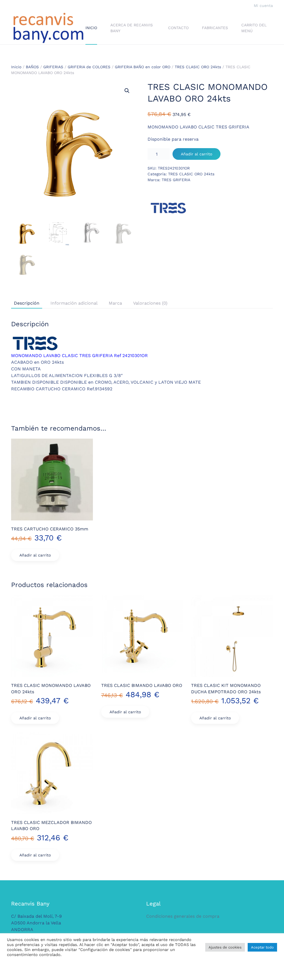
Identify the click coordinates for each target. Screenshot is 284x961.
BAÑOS (32, 67)
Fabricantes (215, 28)
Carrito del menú (254, 28)
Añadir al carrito (196, 154)
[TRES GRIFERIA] (168, 208)
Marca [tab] (115, 303)
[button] (127, 91)
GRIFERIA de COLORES (89, 67)
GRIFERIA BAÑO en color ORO (142, 67)
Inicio (91, 28)
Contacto (178, 28)
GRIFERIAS (53, 67)
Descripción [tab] (26, 303)
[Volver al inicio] (48, 27)
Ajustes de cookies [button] (225, 947)
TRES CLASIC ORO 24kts (198, 67)
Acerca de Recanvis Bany (131, 28)
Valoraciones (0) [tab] (150, 303)
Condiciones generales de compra (182, 916)
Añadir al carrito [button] (35, 555)
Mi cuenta (263, 5)
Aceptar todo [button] (262, 947)
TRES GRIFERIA (176, 180)
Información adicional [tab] (74, 303)
